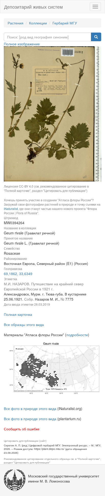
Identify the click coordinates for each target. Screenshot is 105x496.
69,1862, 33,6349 (18, 273)
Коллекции (38, 22)
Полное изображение (22, 43)
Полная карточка (18, 314)
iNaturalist (11, 208)
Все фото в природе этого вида (30, 408)
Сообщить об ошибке (22, 428)
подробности (77, 334)
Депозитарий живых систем (33, 6)
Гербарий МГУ (64, 22)
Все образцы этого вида (24, 324)
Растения (15, 22)
